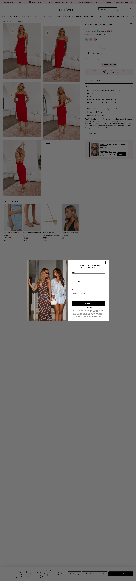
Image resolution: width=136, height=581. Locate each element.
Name (74, 272)
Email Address (77, 281)
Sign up (88, 303)
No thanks (88, 307)
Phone (74, 290)
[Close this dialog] (106, 262)
